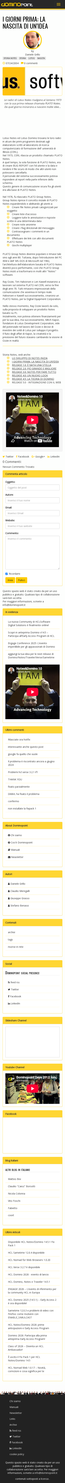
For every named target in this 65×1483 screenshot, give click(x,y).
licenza (45, 1478)
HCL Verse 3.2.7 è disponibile (24, 1267)
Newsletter (16, 857)
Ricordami (14, 573)
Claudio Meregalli (20, 891)
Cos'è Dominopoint (21, 842)
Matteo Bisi (14, 1179)
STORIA (22, 58)
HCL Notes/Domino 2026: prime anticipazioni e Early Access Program (28, 1326)
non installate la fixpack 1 (22, 808)
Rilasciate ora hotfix (19, 739)
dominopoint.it (17, 4)
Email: (8, 507)
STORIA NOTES (10, 58)
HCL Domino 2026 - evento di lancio (28, 1274)
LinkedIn (55, 456)
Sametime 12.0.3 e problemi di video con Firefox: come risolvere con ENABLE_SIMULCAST (31, 1314)
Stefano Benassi (19, 905)
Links (12, 1418)
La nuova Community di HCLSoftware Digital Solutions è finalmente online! (29, 623)
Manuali (15, 849)
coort (11, 1215)
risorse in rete (15, 946)
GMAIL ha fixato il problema (23, 794)
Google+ (40, 456)
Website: (10, 520)
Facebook (23, 456)
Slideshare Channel (16, 1020)
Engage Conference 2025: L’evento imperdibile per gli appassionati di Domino (31, 645)
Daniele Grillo (17, 883)
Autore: (9, 494)
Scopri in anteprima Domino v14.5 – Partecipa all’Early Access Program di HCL (31, 634)
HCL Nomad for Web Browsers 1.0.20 (29, 1260)
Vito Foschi (14, 1200)
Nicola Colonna (16, 1193)
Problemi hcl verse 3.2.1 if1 (23, 772)
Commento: (12, 533)
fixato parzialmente (19, 786)
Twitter (9, 456)
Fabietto (12, 1208)
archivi (11, 932)
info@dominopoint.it (14, 605)
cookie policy (17, 1454)
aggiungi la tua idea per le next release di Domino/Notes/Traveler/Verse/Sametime (31, 655)
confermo (13, 801)
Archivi (13, 1424)
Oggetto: (10, 481)
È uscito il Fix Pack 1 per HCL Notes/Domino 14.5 (24, 1358)
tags (10, 939)
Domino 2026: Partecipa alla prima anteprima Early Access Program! (27, 1337)
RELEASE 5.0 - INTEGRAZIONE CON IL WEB (36, 382)
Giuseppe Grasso (19, 898)
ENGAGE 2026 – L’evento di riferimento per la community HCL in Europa (32, 1290)
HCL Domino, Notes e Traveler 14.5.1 (29, 1281)
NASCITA (41, 58)
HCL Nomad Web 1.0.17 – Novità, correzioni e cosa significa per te (27, 1369)
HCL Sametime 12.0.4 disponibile (26, 1252)
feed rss (15, 982)
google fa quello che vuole (23, 754)
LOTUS (31, 58)
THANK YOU (15, 779)
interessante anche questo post (26, 746)
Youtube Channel (14, 1067)
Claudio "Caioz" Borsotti (21, 1186)
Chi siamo (16, 835)
